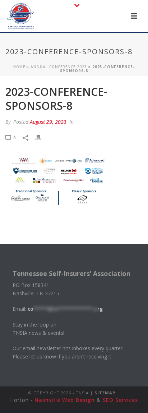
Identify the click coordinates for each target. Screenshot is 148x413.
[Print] (42, 137)
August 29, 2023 (48, 121)
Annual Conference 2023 (59, 66)
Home (19, 66)
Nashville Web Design (64, 399)
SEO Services (120, 399)
